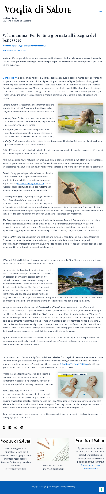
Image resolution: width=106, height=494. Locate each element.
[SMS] (21, 427)
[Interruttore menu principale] (100, 12)
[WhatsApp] (15, 427)
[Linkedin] (10, 427)
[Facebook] (4, 427)
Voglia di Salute (10, 18)
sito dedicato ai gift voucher (30, 183)
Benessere (8, 50)
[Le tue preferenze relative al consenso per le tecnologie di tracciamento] (101, 489)
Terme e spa (20, 50)
